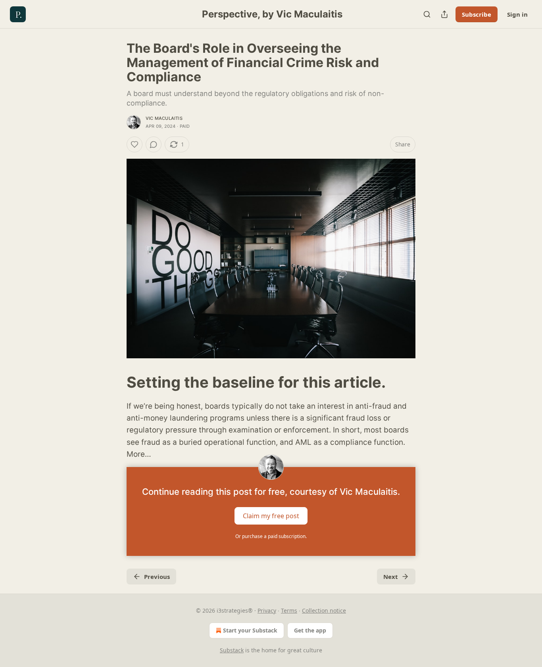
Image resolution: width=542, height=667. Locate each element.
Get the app (310, 630)
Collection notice (324, 610)
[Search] (427, 14)
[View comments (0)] (153, 144)
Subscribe (476, 14)
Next (390, 577)
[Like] (134, 144)
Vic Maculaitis (164, 118)
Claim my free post (271, 515)
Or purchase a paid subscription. (271, 536)
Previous (157, 577)
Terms (289, 610)
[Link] (115, 382)
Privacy (267, 610)
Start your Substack (250, 630)
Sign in (517, 14)
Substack (232, 650)
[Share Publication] (444, 14)
